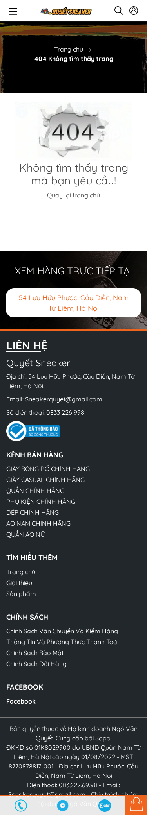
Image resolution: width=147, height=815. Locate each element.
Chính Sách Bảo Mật (35, 653)
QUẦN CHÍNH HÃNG (35, 490)
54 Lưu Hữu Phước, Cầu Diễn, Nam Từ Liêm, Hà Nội (74, 303)
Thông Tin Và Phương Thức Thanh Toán (63, 642)
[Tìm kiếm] (118, 10)
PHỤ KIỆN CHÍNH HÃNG (40, 501)
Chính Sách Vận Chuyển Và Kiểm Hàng (62, 631)
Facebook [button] (24, 686)
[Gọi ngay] (21, 805)
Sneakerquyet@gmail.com (63, 399)
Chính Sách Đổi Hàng (36, 664)
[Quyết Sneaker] (65, 10)
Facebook (21, 701)
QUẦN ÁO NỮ (25, 534)
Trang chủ (68, 49)
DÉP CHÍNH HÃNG (32, 512)
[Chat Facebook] (63, 805)
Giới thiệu (19, 583)
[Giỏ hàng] (136, 805)
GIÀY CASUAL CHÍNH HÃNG (45, 480)
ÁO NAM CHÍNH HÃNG (38, 523)
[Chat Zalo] (104, 805)
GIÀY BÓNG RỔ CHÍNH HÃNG (48, 469)
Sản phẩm (21, 594)
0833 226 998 (65, 412)
